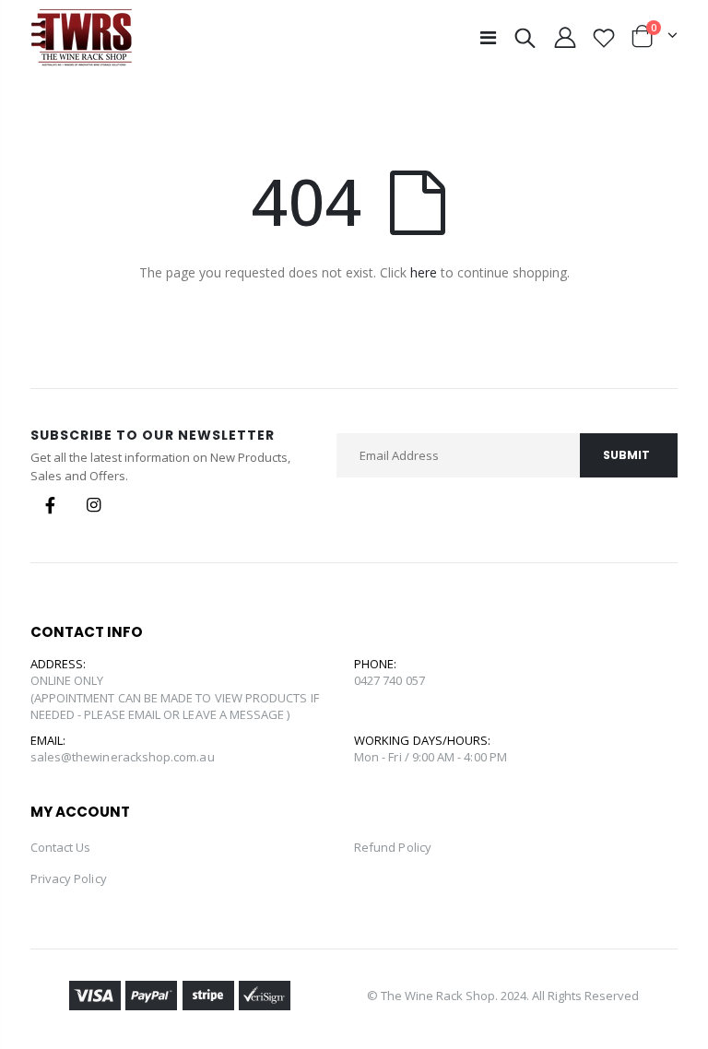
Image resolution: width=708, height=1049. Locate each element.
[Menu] (488, 37)
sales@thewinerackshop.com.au (122, 756)
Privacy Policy (68, 878)
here (423, 272)
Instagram (94, 505)
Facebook (50, 505)
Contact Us (60, 847)
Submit (626, 455)
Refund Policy (392, 847)
